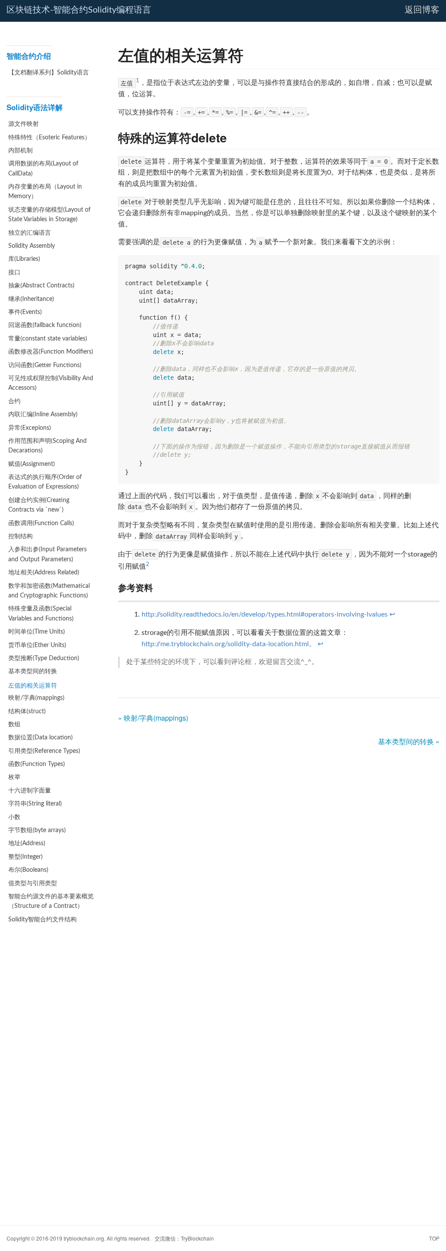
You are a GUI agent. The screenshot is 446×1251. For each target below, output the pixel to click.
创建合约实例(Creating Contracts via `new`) (38, 505)
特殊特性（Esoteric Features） (49, 138)
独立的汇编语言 (29, 233)
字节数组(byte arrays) (37, 830)
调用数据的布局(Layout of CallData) (43, 168)
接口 (14, 273)
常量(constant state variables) (47, 339)
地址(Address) (26, 843)
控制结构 (20, 536)
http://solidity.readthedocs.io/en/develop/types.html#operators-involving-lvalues (265, 614)
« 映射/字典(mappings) (153, 718)
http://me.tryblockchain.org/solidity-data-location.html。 (229, 644)
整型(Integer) (25, 857)
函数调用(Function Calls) (41, 523)
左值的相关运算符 (32, 685)
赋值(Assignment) (31, 464)
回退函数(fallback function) (44, 325)
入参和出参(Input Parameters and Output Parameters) (47, 554)
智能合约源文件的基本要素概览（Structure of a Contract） (51, 901)
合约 (14, 401)
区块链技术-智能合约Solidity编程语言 (79, 10)
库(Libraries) (24, 259)
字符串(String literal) (35, 804)
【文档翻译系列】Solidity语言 (48, 73)
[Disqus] (278, 862)
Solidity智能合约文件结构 (42, 920)
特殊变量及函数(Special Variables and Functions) (41, 613)
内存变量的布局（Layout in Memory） (45, 191)
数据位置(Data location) (40, 738)
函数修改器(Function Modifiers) (50, 352)
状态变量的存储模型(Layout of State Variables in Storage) (49, 215)
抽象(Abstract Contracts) (41, 286)
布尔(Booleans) (28, 870)
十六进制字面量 (29, 791)
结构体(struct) (27, 711)
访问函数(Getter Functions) (44, 365)
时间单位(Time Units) (36, 632)
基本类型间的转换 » (408, 741)
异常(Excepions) (29, 428)
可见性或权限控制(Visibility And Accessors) (50, 383)
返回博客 (422, 10)
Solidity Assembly (31, 246)
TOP (434, 1238)
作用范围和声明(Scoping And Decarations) (47, 446)
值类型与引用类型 (32, 883)
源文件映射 (23, 124)
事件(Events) (25, 312)
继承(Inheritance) (31, 299)
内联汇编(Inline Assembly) (43, 414)
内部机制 (20, 151)
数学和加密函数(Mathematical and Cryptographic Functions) (49, 591)
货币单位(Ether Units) (37, 645)
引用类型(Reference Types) (44, 751)
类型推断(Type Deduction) (43, 658)
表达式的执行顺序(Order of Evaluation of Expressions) (45, 482)
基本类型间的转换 (32, 671)
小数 (14, 817)
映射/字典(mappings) (36, 698)
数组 (14, 725)
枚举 (14, 777)
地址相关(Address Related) (43, 573)
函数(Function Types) (36, 764)
